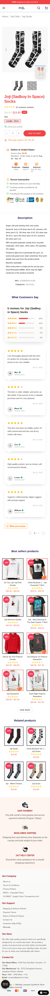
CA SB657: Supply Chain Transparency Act (21, 896)
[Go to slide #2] (32, 85)
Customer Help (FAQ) (12, 923)
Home (5, 16)
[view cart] (46, 8)
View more (25, 710)
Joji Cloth (15, 16)
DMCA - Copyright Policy (13, 893)
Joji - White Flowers (14, 783)
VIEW (12, 577)
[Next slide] (44, 49)
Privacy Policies (9, 889)
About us (6, 881)
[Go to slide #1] (18, 85)
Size (6, 117)
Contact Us (7, 920)
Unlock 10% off (5, 984)
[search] (38, 8)
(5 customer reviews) (25, 107)
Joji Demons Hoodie (12, 619)
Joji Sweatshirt (13, 694)
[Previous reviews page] (30, 533)
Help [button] (45, 993)
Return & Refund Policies (13, 916)
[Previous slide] (6, 49)
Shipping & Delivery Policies (14, 908)
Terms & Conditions (11, 885)
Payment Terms (9, 912)
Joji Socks (27, 16)
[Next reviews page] (43, 533)
